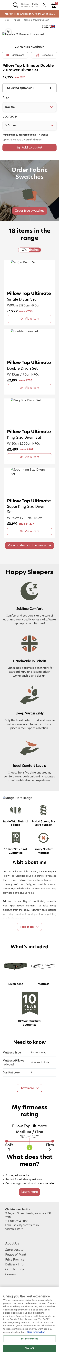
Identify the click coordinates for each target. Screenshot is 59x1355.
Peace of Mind (15, 1254)
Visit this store (14, 1229)
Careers (11, 1274)
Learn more (29, 1191)
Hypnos (16, 20)
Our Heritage (14, 1269)
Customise (47, 55)
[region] (29, 1321)
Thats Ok (29, 1348)
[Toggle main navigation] (5, 4)
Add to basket (32, 147)
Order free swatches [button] (29, 210)
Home (6, 20)
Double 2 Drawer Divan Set (36, 20)
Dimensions (18, 55)
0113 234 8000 (19, 1221)
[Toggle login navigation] (43, 4)
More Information (36, 1332)
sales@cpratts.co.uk (26, 1225)
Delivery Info (14, 1264)
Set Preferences (29, 1339)
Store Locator (15, 1249)
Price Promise (15, 1259)
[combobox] (29, 107)
